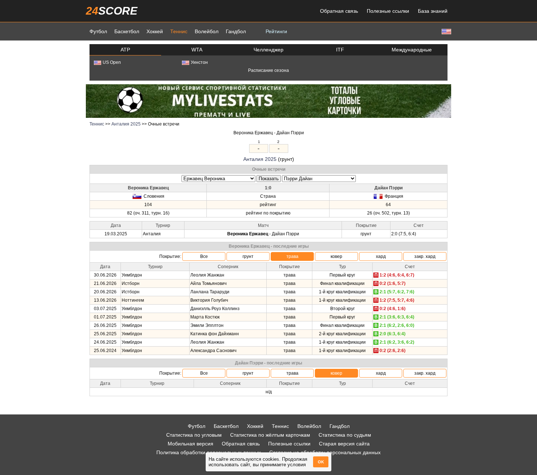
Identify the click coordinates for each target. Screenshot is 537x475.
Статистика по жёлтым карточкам (270, 435)
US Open (112, 62)
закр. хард (424, 256)
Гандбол (236, 31)
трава (292, 256)
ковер (336, 256)
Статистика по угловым (194, 435)
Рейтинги (276, 31)
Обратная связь (339, 11)
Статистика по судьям (345, 435)
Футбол (98, 31)
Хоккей (154, 31)
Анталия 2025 (126, 124)
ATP (125, 50)
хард (381, 256)
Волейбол (206, 31)
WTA (196, 50)
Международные (412, 50)
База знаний (433, 11)
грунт (248, 256)
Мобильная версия (190, 444)
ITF (340, 50)
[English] (445, 31)
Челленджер (268, 50)
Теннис (178, 31)
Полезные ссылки (388, 11)
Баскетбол (126, 31)
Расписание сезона (268, 70)
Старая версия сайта (344, 444)
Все (204, 256)
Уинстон (199, 62)
